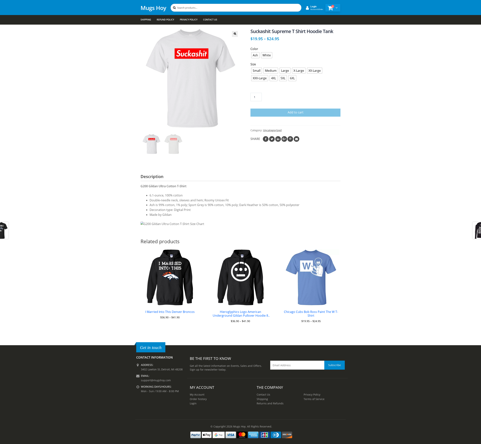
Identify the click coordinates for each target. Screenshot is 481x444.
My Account (197, 394)
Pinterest (290, 139)
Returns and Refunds (270, 403)
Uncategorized (272, 130)
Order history (198, 399)
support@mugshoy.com (156, 380)
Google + (284, 139)
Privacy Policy (188, 19)
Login (193, 403)
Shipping (146, 19)
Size (253, 64)
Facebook (265, 139)
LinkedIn (278, 139)
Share (255, 139)
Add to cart (295, 112)
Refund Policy (165, 19)
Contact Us (210, 19)
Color (254, 49)
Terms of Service (314, 399)
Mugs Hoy (153, 8)
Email (296, 139)
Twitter (272, 139)
